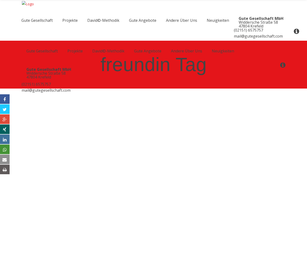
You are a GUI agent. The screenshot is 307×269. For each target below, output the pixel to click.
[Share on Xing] (5, 129)
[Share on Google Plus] (5, 119)
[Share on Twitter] (5, 109)
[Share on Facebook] (5, 99)
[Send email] (5, 159)
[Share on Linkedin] (5, 139)
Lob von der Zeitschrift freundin (38, 186)
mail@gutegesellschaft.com (46, 90)
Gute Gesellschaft (41, 234)
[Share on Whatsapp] (5, 149)
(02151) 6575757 (36, 84)
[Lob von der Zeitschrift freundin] (53, 98)
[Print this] (5, 169)
